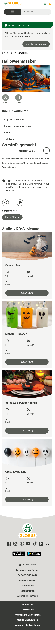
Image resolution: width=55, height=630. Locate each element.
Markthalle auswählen (36, 44)
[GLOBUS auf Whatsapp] (47, 544)
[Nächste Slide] (46, 150)
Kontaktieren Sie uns (29, 570)
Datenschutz (28, 609)
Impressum (27, 604)
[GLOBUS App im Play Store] (34, 555)
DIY (3, 53)
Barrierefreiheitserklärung (27, 625)
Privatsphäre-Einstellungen (28, 615)
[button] (12, 12)
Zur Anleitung (27, 293)
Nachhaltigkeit (27, 590)
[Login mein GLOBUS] (49, 3)
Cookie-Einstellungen (27, 620)
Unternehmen (27, 585)
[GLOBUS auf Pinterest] (21, 544)
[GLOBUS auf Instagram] (15, 544)
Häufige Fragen (29, 564)
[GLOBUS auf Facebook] (8, 544)
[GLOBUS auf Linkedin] (40, 544)
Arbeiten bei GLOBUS (27, 596)
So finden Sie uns (27, 580)
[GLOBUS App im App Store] (19, 555)
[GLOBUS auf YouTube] (28, 544)
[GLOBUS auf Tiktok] (34, 544)
